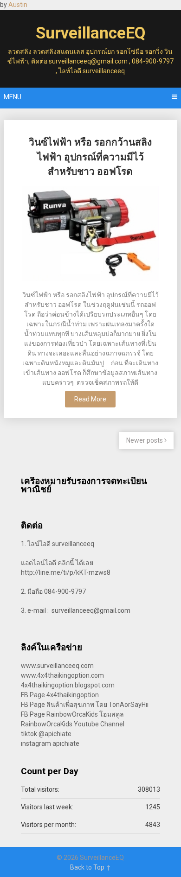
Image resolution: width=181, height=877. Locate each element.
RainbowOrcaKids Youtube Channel (72, 724)
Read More (90, 399)
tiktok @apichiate (46, 733)
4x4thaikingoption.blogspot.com (68, 685)
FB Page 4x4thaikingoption (60, 695)
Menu (12, 97)
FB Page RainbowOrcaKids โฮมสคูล (72, 714)
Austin (17, 4)
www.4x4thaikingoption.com (62, 675)
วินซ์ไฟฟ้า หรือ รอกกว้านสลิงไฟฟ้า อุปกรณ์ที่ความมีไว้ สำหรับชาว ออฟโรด (90, 157)
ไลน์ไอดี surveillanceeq (60, 543)
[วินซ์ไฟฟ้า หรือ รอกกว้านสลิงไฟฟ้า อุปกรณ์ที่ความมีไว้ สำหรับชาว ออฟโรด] (90, 235)
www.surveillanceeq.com (57, 665)
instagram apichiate (50, 743)
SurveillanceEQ (90, 33)
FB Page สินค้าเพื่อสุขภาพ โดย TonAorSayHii (85, 704)
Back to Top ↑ (90, 867)
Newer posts (145, 440)
